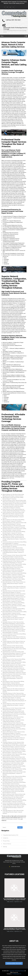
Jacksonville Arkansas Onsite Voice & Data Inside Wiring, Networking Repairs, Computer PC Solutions (14, 773)
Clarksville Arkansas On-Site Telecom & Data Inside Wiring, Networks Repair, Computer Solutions (13, 812)
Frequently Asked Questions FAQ (10, 835)
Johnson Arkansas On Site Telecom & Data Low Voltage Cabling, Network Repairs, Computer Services (14, 705)
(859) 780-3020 (12, 126)
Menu (2, 36)
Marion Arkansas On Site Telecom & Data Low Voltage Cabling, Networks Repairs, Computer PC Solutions (14, 539)
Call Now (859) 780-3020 (14, 963)
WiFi (8, 361)
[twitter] (7, 7)
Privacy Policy (6, 840)
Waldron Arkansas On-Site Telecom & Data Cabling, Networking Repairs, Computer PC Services (13, 678)
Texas (19, 819)
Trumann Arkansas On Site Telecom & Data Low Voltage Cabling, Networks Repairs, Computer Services (14, 643)
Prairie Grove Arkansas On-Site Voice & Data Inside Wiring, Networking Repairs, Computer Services (13, 517)
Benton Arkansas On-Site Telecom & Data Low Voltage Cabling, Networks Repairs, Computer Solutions (13, 690)
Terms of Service (7, 843)
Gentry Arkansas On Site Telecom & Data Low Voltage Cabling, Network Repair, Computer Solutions (13, 619)
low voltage (16, 304)
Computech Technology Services (16, 970)
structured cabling (7, 306)
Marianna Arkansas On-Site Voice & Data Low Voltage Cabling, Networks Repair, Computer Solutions (13, 686)
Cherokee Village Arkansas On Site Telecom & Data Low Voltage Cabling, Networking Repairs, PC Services (14, 701)
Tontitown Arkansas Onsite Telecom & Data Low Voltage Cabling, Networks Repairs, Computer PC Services (14, 588)
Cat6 (9, 348)
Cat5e (4, 348)
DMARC (4, 379)
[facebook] (4, 7)
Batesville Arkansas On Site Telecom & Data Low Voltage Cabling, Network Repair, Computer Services (14, 583)
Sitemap (5, 846)
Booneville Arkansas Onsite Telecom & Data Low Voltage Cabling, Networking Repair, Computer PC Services (14, 638)
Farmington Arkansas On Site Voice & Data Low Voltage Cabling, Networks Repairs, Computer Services (14, 739)
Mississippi (9, 819)
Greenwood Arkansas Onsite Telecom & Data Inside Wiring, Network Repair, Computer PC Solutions (13, 807)
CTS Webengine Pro (16, 973)
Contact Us (5, 838)
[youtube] (10, 7)
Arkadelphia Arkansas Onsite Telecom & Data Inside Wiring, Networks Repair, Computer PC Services (13, 552)
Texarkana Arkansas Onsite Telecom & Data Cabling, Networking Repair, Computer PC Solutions (13, 656)
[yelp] (13, 7)
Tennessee (4, 819)
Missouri (24, 817)
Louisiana (15, 819)
